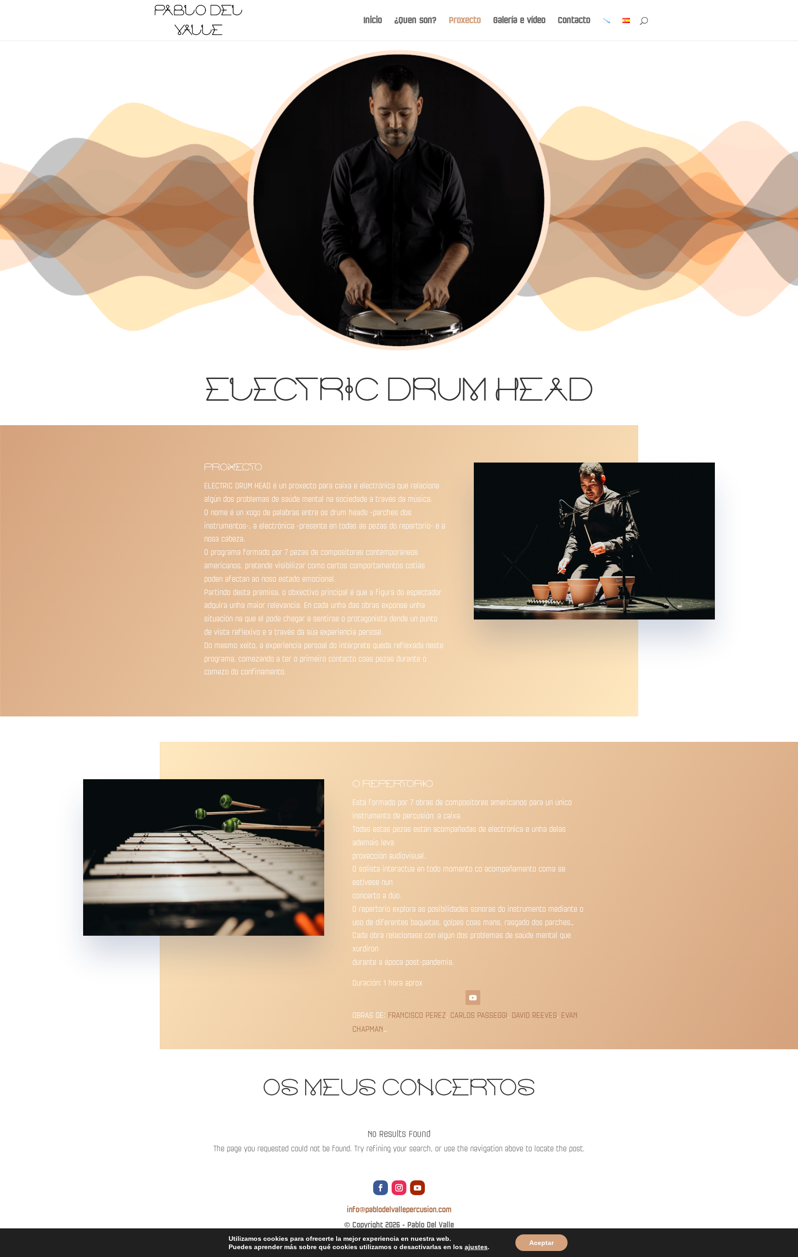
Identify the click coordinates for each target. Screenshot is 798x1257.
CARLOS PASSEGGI (479, 1015)
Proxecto (465, 20)
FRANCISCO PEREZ (417, 1015)
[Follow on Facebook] (380, 1187)
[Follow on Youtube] (473, 997)
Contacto (574, 20)
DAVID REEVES (534, 1015)
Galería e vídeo (519, 20)
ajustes (476, 1247)
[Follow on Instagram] (399, 1187)
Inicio (372, 20)
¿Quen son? (415, 20)
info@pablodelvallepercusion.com (399, 1210)
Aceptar (541, 1242)
